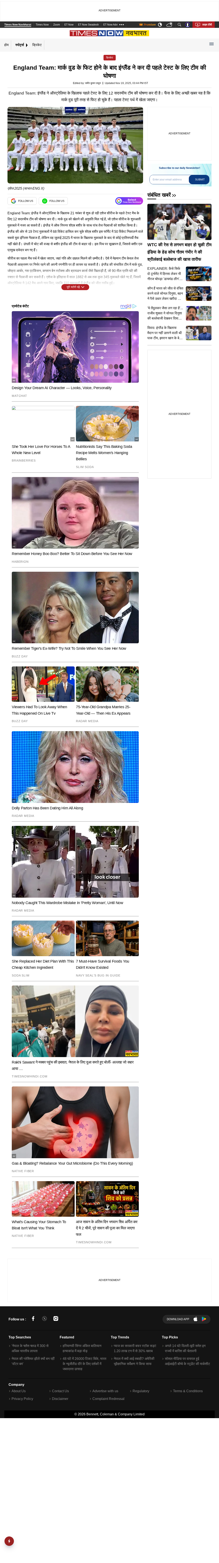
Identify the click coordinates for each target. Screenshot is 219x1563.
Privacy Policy (22, 1399)
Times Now (42, 24)
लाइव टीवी (207, 24)
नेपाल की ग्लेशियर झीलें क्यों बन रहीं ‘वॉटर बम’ (33, 1361)
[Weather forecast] (170, 25)
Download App (178, 1319)
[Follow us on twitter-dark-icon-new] (44, 1319)
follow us (25, 201)
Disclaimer (60, 1399)
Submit (200, 179)
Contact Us (60, 1391)
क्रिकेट (37, 45)
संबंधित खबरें (159, 195)
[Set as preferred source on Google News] (129, 201)
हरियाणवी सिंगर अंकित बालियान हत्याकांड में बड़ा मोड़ (82, 1348)
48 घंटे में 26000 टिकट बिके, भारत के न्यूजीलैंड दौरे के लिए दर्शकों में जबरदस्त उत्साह (84, 1364)
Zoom (56, 24)
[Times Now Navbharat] (109, 33)
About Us (19, 1391)
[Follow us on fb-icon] (33, 1319)
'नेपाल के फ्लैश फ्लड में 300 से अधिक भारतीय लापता (30, 1348)
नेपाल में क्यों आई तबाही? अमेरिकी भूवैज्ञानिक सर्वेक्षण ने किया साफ (134, 1361)
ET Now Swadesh (88, 24)
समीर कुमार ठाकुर (93, 83)
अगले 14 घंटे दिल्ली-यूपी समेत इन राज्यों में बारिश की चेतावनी (185, 1348)
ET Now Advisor (112, 24)
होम (6, 45)
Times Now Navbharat (17, 24)
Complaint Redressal (108, 1399)
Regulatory (141, 1391)
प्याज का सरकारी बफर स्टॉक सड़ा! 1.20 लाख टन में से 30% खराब (135, 1348)
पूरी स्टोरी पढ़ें (73, 287)
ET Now (69, 24)
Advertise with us (105, 1391)
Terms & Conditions (188, 1391)
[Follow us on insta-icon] (56, 1319)
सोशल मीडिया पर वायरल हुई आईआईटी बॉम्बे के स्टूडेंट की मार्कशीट (187, 1361)
